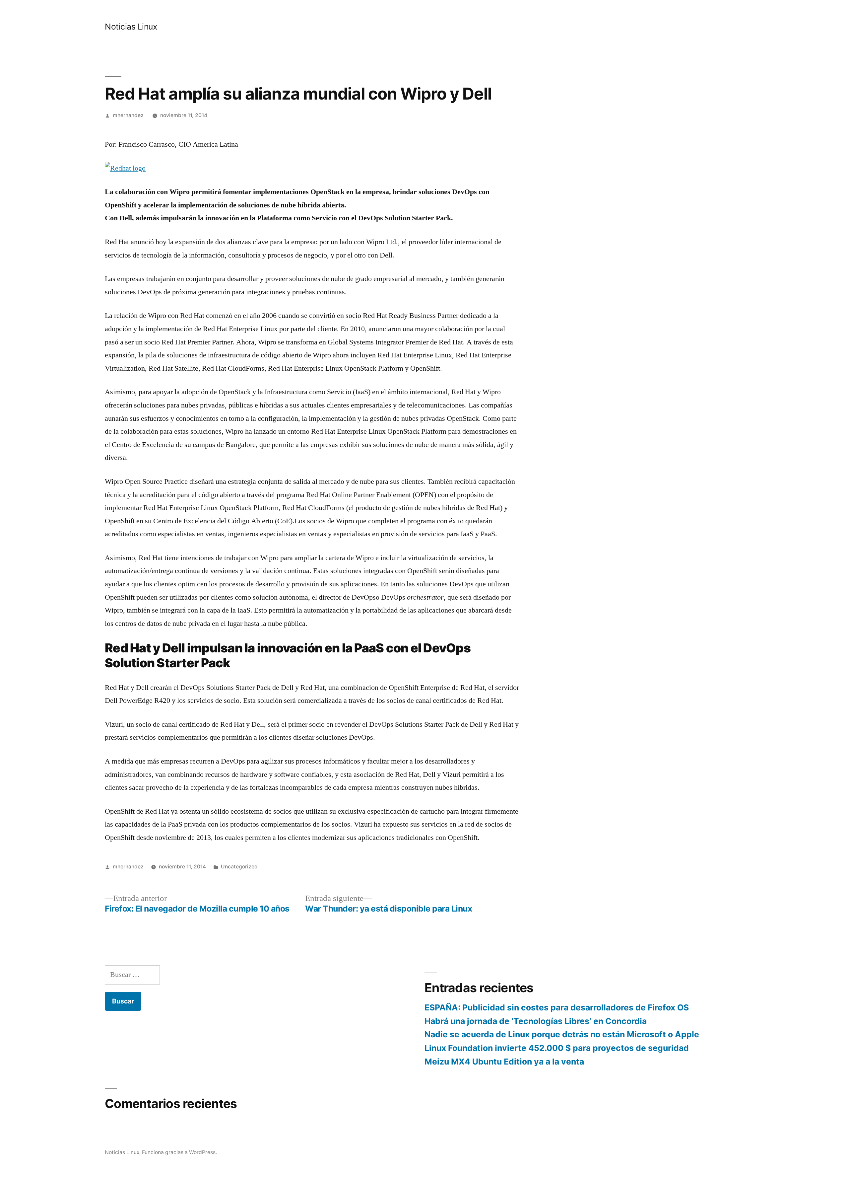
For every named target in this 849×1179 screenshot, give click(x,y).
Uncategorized (239, 866)
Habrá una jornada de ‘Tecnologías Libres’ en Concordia (535, 1021)
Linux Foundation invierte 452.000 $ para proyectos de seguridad (556, 1048)
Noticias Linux (131, 27)
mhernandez (128, 115)
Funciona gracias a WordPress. (179, 1152)
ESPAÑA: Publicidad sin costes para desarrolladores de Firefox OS (556, 1007)
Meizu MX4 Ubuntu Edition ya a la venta (504, 1062)
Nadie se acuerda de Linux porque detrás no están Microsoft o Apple (561, 1034)
